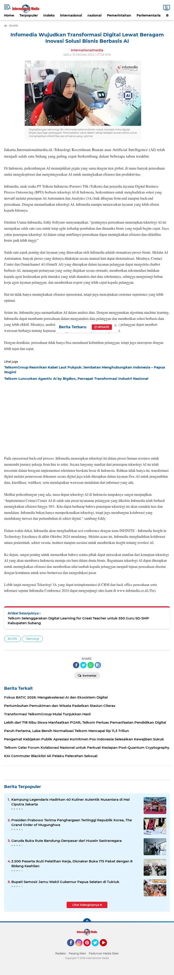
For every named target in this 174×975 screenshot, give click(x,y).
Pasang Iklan (77, 953)
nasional (94, 15)
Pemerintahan (119, 15)
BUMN (12, 638)
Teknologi (32, 638)
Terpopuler (28, 15)
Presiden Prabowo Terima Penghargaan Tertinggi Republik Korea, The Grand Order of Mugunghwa (71, 822)
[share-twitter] (83, 665)
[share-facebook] (76, 665)
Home (9, 15)
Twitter (97, 948)
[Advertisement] (87, 417)
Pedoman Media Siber (104, 953)
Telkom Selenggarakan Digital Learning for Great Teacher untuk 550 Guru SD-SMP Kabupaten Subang (78, 620)
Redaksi (60, 953)
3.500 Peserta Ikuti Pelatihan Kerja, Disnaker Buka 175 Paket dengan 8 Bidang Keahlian (72, 863)
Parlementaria (149, 15)
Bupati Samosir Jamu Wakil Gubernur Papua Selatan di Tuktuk (65, 882)
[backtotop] (87, 922)
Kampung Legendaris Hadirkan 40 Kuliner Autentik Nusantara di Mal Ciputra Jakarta (70, 801)
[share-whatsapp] (90, 665)
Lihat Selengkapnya (86, 905)
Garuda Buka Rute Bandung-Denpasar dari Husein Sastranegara (66, 840)
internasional (71, 15)
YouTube (106, 948)
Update (103, 327)
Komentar (89, 675)
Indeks (49, 15)
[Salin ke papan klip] (98, 665)
